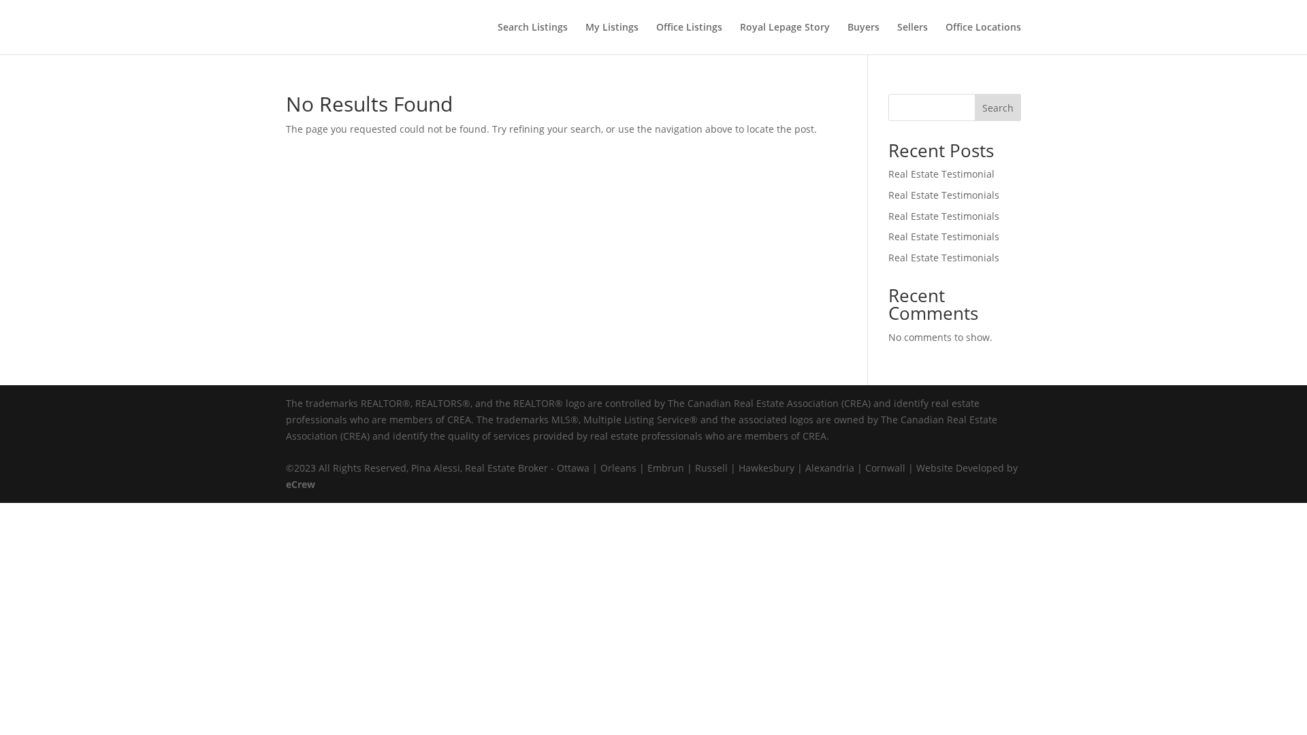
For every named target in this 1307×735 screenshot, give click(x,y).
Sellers (912, 27)
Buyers (864, 27)
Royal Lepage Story (785, 27)
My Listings (612, 27)
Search (998, 107)
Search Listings (533, 27)
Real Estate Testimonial (941, 173)
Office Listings (689, 27)
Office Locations (983, 27)
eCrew (300, 484)
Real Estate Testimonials (943, 195)
